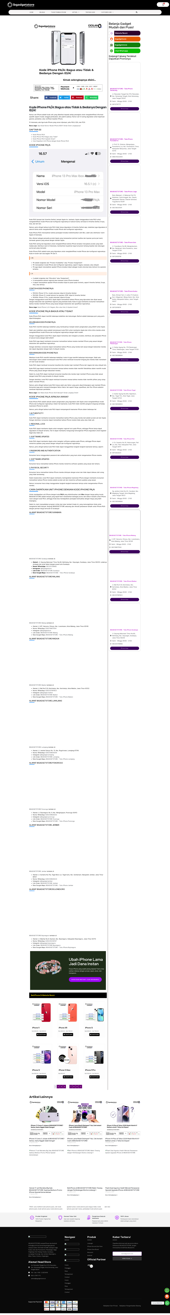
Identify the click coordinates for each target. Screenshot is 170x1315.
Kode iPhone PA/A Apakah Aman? (44, 139)
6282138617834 (51, 628)
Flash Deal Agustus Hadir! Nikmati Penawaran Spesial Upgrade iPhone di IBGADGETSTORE (122, 1189)
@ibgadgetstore (46, 568)
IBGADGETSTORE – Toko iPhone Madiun (59, 697)
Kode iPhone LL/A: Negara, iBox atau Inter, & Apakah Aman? (58, 307)
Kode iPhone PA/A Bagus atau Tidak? (45, 137)
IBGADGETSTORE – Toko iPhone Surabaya (60, 573)
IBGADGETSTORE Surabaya (38, 559)
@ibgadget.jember (46, 881)
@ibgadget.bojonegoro (48, 943)
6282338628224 (51, 879)
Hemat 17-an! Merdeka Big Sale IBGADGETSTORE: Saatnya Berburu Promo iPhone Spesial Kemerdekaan (45, 1190)
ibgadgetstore (121, 45)
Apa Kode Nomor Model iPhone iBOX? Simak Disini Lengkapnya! (59, 126)
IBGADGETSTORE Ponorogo (38, 809)
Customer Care (106, 12)
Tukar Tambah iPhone (58, 12)
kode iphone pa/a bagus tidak (87, 1207)
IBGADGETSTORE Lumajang (38, 747)
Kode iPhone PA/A (39, 134)
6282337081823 (51, 690)
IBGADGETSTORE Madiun (37, 685)
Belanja (42, 12)
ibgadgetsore (120, 39)
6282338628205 (51, 753)
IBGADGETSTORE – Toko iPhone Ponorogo (60, 821)
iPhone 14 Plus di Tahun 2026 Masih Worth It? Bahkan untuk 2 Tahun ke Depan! (122, 1140)
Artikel (74, 12)
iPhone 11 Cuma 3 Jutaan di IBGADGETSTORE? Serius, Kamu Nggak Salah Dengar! (46, 1140)
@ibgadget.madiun (46, 693)
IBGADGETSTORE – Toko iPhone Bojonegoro (61, 947)
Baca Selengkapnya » (35, 1145)
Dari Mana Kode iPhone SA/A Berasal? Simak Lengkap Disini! (58, 393)
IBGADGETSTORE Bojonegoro (39, 935)
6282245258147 (51, 941)
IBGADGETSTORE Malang (37, 623)
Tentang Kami (90, 12)
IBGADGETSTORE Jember (37, 871)
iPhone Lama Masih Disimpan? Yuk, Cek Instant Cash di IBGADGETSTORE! (84, 1140)
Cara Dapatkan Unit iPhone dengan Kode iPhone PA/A (51, 141)
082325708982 (51, 566)
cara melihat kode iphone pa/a (44, 1207)
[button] (136, 12)
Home (31, 12)
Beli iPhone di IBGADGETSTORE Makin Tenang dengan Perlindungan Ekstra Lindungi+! (84, 1189)
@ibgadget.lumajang (47, 755)
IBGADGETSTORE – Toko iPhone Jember (59, 885)
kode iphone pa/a (44, 1209)
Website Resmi (121, 33)
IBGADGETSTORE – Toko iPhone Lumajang (60, 759)
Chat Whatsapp (121, 51)
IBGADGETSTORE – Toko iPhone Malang (59, 635)
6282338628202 (51, 815)
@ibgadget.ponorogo (47, 817)
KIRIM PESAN (126, 1258)
